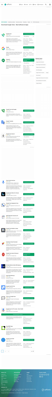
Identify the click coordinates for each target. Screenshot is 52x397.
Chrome (24, 114)
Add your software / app (4, 383)
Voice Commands (25, 140)
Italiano (23, 389)
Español (10, 389)
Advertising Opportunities (16, 381)
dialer (33, 272)
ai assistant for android (26, 141)
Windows (24, 65)
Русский (6, 390)
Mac (30, 65)
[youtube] (40, 376)
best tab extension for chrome (27, 318)
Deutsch (4, 389)
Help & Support (3, 378)
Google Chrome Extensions (27, 115)
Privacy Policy (29, 378)
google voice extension (26, 187)
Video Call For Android (26, 73)
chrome (28, 66)
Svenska (9, 390)
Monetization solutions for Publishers (17, 375)
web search (29, 260)
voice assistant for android (27, 143)
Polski (35, 389)
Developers (41, 4)
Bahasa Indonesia (18, 389)
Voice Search (25, 144)
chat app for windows (26, 70)
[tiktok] (44, 374)
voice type (24, 56)
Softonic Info (3, 374)
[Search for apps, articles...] (46, 4)
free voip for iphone (26, 248)
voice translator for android (27, 129)
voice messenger (25, 40)
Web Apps (30, 52)
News (35, 4)
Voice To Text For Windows (27, 128)
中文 (22, 390)
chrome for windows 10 (26, 127)
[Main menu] (2, 4)
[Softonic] (8, 4)
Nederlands (32, 389)
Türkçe (16, 390)
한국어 (28, 389)
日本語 (26, 389)
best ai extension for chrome (27, 224)
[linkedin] (48, 374)
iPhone (27, 52)
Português (3, 390)
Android (24, 52)
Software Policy (16, 379)
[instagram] (42, 374)
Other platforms (26, 36)
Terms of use (29, 377)
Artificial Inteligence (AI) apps (27, 221)
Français (13, 389)
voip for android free (26, 41)
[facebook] (40, 374)
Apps (22, 4)
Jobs (2, 379)
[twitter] (46, 374)
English (7, 389)
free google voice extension (27, 116)
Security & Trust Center (3, 376)
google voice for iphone (30, 53)
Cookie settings (29, 381)
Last (31, 351)
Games (26, 4)
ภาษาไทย (12, 390)
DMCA (28, 374)
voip (26, 280)
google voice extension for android (28, 42)
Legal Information (29, 375)
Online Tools (3, 384)
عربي (2, 389)
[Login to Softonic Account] (50, 4)
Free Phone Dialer (30, 281)
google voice (31, 40)
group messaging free (26, 69)
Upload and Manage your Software (17, 377)
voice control (25, 188)
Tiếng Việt (19, 390)
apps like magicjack (31, 280)
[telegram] (42, 376)
